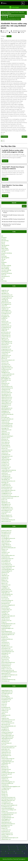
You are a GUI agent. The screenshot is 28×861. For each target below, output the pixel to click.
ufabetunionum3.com (6, 397)
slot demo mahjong (6, 265)
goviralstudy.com (5, 657)
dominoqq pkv (4, 271)
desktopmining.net (6, 665)
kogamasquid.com (5, 673)
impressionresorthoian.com (8, 797)
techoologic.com (5, 468)
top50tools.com (5, 572)
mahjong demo (5, 250)
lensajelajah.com (5, 316)
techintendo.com (5, 347)
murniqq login (18, 851)
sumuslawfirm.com (6, 802)
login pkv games (5, 245)
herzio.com (4, 704)
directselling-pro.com (6, 510)
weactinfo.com (5, 768)
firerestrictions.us (5, 608)
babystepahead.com (6, 822)
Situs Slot (4, 16)
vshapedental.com (5, 475)
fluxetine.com (4, 637)
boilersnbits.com (5, 749)
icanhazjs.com (4, 654)
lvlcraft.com (4, 358)
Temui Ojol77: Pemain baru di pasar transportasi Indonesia (13, 167)
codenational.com (5, 506)
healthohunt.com (5, 420)
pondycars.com (5, 465)
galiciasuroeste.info (6, 589)
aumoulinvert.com (5, 648)
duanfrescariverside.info (7, 414)
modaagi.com (4, 586)
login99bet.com (5, 293)
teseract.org (4, 448)
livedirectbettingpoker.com (8, 782)
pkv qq (3, 254)
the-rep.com (4, 574)
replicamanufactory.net (7, 388)
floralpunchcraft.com (6, 774)
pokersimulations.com (6, 386)
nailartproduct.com (6, 355)
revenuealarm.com (6, 512)
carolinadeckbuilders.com (7, 569)
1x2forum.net (4, 292)
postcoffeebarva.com (6, 733)
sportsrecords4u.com (6, 392)
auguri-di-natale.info (6, 541)
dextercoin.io (4, 678)
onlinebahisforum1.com (7, 296)
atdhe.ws (3, 630)
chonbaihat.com (5, 614)
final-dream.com (5, 440)
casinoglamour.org (6, 676)
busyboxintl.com (5, 730)
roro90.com (4, 702)
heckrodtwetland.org (6, 631)
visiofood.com (4, 453)
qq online (3, 239)
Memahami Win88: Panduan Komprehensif (13, 221)
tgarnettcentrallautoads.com (8, 547)
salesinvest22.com (5, 447)
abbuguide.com (5, 340)
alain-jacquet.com (5, 724)
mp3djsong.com (5, 537)
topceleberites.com (6, 394)
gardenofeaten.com (6, 755)
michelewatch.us (5, 543)
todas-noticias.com (6, 709)
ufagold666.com (5, 457)
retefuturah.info (5, 422)
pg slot (3, 851)
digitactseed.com (5, 357)
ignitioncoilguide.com (6, 515)
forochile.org (4, 597)
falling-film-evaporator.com (8, 800)
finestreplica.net (5, 417)
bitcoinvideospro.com (6, 721)
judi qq (3, 243)
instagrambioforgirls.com (7, 761)
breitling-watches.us (6, 546)
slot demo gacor (5, 267)
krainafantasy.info (5, 707)
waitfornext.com (5, 434)
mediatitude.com (5, 557)
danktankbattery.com (6, 777)
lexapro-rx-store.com (6, 668)
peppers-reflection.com (7, 834)
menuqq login (4, 846)
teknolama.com (5, 741)
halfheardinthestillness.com (8, 633)
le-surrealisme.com (6, 563)
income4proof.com (6, 313)
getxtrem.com (4, 766)
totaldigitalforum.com (6, 493)
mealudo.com (4, 778)
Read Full (5, 161)
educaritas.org (5, 315)
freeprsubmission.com (7, 456)
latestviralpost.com (6, 751)
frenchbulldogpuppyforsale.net (9, 671)
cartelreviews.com (5, 352)
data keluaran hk (5, 276)
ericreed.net (4, 636)
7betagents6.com (5, 372)
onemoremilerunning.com (7, 758)
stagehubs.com (5, 290)
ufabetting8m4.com (6, 395)
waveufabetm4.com (6, 405)
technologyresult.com (6, 341)
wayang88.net (4, 406)
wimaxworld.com (5, 603)
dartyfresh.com (5, 324)
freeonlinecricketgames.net (8, 605)
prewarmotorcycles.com (7, 558)
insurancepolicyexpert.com (8, 566)
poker (2, 260)
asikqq (3, 264)
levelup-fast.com (5, 383)
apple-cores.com (5, 661)
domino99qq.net (5, 696)
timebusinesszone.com (7, 833)
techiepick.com (5, 462)
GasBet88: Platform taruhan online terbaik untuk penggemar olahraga (12, 151)
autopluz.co (4, 550)
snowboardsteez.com (6, 760)
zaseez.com (4, 305)
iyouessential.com (5, 333)
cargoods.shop (5, 718)
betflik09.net (4, 318)
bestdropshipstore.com (7, 350)
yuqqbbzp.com (5, 371)
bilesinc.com (4, 583)
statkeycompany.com (6, 568)
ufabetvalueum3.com (6, 399)
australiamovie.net (6, 533)
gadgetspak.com (5, 377)
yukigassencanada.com (7, 368)
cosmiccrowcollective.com (7, 723)
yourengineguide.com (6, 478)
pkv (2, 236)
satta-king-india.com (6, 366)
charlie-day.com (5, 780)
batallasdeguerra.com (6, 591)
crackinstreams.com (6, 375)
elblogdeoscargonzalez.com (8, 616)
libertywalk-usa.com (6, 532)
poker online (12, 853)
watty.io (3, 713)
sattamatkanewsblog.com (7, 808)
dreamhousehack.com (6, 487)
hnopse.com (4, 828)
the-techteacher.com (6, 488)
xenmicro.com (4, 321)
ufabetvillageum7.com (6, 402)
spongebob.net (5, 729)
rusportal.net (4, 712)
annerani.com (4, 577)
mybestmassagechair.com (7, 634)
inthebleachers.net (6, 667)
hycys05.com (4, 757)
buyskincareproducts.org (7, 670)
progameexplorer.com (6, 507)
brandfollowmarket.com (7, 814)
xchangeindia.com (5, 484)
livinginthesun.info (5, 715)
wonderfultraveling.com (7, 600)
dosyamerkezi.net (5, 561)
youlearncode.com (6, 336)
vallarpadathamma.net (7, 738)
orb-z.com (3, 744)
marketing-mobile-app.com (8, 772)
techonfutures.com (6, 467)
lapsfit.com (4, 381)
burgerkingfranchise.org (7, 737)
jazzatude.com (4, 578)
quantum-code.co (5, 437)
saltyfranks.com (5, 575)
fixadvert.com (4, 549)
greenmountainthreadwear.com (9, 805)
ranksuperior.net (5, 820)
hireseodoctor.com (6, 380)
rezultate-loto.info (5, 389)
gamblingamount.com (6, 825)
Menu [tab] (6, 3)
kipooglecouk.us (5, 645)
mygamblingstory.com (6, 690)
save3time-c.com (5, 552)
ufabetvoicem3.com (6, 403)
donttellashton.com (6, 699)
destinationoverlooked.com (8, 823)
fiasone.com (4, 775)
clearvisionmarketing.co (7, 436)
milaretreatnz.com (5, 585)
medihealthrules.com (6, 471)
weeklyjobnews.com (6, 816)
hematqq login (4, 853)
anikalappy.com (5, 411)
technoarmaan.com (6, 495)
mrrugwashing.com (6, 788)
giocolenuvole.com (6, 332)
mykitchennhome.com (6, 647)
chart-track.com (5, 599)
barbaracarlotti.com (6, 664)
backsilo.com (4, 794)
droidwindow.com (5, 454)
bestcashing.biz (5, 606)
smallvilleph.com (5, 588)
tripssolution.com (5, 364)
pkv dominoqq (4, 240)
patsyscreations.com (6, 312)
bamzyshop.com (5, 464)
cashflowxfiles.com (6, 763)
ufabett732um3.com (6, 430)
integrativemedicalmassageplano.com (10, 786)
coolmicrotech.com (6, 485)
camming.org (4, 299)
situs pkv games (13, 846)
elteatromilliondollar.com (7, 735)
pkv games (4, 237)
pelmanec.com (5, 695)
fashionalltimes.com (6, 492)
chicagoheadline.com (6, 298)
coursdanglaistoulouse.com (8, 538)
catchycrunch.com (5, 307)
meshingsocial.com (6, 769)
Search (14, 203)
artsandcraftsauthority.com (8, 519)
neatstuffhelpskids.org (6, 594)
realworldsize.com (5, 740)
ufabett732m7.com (6, 451)
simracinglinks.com (6, 560)
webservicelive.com (6, 521)
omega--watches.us (6, 544)
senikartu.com (4, 710)
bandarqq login (21, 846)
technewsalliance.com (6, 425)
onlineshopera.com (6, 323)
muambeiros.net (5, 611)
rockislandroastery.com (7, 509)
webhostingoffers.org (6, 343)
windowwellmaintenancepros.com (9, 837)
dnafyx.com (4, 330)
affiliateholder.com (6, 839)
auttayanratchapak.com (7, 732)
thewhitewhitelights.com (7, 628)
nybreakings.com (5, 479)
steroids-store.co (5, 619)
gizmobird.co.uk (5, 535)
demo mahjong (5, 268)
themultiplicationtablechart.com (9, 675)
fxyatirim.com (4, 338)
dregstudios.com (5, 592)
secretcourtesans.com (6, 295)
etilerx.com (4, 416)
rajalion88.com (5, 301)
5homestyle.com (5, 681)
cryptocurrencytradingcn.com (8, 809)
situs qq (3, 251)
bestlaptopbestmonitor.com (8, 623)
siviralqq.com (4, 796)
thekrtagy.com (4, 482)
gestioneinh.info (5, 443)
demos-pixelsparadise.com (8, 555)
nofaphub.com (5, 309)
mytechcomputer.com (6, 516)
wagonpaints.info (5, 433)
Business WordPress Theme (9, 859)
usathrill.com (4, 473)
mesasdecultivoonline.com (8, 747)
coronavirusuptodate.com (7, 374)
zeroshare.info (4, 582)
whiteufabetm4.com (6, 409)
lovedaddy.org (4, 785)
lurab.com (3, 513)
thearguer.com (5, 771)
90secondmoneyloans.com (8, 360)
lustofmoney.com (5, 831)
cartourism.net (5, 659)
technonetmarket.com (6, 426)
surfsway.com (4, 354)
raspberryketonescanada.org (8, 470)
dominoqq (4, 256)
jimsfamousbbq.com (6, 530)
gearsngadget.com (6, 378)
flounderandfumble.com (7, 419)
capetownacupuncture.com (8, 720)
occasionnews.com (6, 830)
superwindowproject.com (7, 651)
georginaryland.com (6, 625)
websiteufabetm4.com (6, 408)
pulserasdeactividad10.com (8, 662)
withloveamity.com (6, 335)
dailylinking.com (5, 329)
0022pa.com (4, 580)
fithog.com (4, 622)
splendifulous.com (5, 391)
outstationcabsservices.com (8, 481)
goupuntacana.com (6, 302)
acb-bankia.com (5, 789)
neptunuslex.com (5, 540)
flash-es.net (4, 791)
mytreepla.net (4, 385)
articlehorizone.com (6, 369)
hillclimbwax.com (5, 827)
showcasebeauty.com (6, 564)
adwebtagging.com (6, 819)
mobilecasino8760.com (7, 639)
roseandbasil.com (5, 626)
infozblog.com (4, 613)
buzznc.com (4, 499)
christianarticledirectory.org (8, 679)
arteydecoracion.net (6, 620)
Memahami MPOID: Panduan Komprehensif (14, 219)
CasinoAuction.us (5, 644)
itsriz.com (3, 716)
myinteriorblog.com (6, 459)
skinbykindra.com (5, 502)
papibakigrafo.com (6, 653)
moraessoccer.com (6, 595)
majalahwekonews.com (7, 692)
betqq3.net (4, 640)
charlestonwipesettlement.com (9, 813)
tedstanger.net (5, 428)
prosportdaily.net (5, 445)
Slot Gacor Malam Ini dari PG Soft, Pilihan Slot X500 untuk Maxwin (13, 12)
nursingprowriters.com (7, 803)
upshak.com (4, 792)
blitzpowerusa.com (6, 754)
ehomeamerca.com (6, 346)
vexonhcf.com (4, 554)
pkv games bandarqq (6, 253)
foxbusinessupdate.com (7, 783)
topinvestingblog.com (6, 571)
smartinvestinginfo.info (7, 423)
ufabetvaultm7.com (6, 400)
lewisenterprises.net (6, 326)
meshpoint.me (5, 727)
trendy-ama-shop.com (6, 450)
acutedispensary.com (6, 806)
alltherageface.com (6, 504)
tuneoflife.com (4, 836)
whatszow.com (5, 344)
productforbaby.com (6, 743)
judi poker (3, 247)
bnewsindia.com (5, 461)
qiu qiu (3, 278)
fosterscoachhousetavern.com (8, 746)
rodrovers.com (5, 363)
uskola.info (4, 431)
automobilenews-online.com (8, 490)
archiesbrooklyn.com (6, 609)
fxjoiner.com (4, 501)
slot (3, 140)
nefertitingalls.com (6, 310)
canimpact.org (4, 656)
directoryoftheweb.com (7, 698)
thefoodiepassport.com (7, 650)
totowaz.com (4, 811)
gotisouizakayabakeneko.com (8, 726)
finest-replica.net (5, 442)
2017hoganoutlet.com (6, 693)
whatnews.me (4, 439)
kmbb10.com (4, 764)
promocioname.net (6, 602)
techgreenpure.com (6, 349)
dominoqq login (13, 848)
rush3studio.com (5, 701)
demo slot (3, 274)
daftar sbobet (4, 248)
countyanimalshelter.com (7, 817)
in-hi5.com (4, 706)
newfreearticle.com (6, 752)
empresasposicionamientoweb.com (10, 496)
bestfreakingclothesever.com (8, 799)
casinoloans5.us (5, 642)
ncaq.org (3, 319)
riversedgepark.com (6, 304)
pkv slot (3, 242)
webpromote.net (5, 617)
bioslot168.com (5, 518)
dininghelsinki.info (5, 412)
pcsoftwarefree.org (6, 327)
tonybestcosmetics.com (7, 498)
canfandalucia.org (5, 476)
